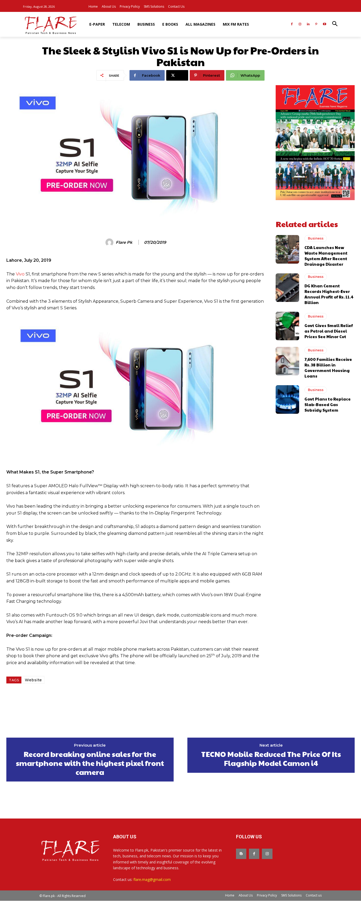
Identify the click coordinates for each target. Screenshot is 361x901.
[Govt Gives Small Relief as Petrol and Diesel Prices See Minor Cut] (287, 326)
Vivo (20, 274)
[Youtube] (324, 24)
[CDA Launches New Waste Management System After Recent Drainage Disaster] (287, 249)
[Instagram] (300, 24)
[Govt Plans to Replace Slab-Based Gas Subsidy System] (287, 399)
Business (315, 238)
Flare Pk (124, 242)
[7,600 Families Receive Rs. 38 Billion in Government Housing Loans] (287, 361)
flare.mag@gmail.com (152, 879)
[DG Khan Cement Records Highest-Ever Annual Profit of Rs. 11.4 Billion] (287, 287)
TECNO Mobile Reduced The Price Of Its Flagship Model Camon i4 (271, 758)
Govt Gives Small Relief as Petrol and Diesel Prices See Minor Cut (328, 331)
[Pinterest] (316, 24)
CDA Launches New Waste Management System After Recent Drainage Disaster (326, 256)
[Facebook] (292, 24)
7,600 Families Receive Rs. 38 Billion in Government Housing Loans (328, 367)
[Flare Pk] (110, 242)
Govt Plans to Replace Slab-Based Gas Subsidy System (327, 404)
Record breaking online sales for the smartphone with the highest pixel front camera (90, 763)
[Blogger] (241, 854)
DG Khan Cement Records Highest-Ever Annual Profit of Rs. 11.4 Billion (329, 294)
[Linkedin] (308, 24)
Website (33, 680)
